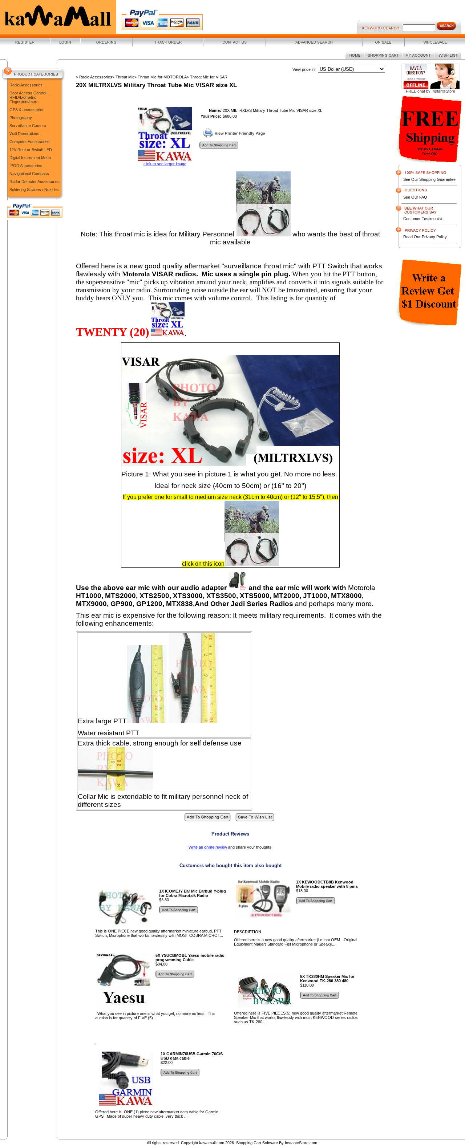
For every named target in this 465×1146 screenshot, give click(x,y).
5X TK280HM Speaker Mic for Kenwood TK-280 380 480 (327, 978)
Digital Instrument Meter (30, 157)
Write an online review (208, 847)
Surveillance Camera (27, 125)
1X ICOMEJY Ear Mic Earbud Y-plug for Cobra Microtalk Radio (192, 893)
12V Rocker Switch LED (30, 149)
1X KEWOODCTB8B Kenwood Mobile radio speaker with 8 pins (327, 884)
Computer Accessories (29, 141)
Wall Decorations (24, 133)
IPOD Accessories (25, 165)
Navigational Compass (29, 173)
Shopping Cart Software (257, 1143)
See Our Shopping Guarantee (429, 179)
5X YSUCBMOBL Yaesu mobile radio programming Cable (190, 957)
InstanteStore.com (301, 1143)
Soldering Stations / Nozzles (34, 189)
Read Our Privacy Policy (425, 237)
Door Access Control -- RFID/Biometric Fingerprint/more (29, 97)
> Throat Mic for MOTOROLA (160, 77)
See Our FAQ (415, 197)
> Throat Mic (123, 77)
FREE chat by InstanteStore (430, 91)
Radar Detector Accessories (34, 181)
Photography (20, 117)
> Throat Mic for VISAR (207, 77)
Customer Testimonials (423, 218)
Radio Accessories (26, 85)
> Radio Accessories (94, 77)
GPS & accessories (26, 109)
